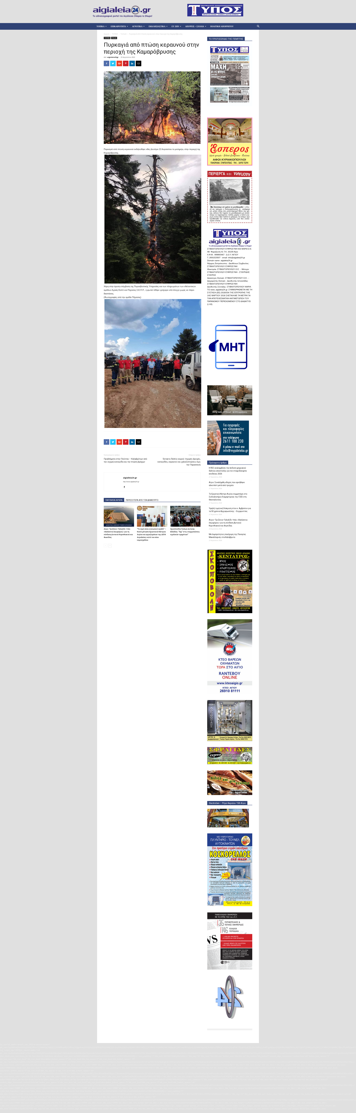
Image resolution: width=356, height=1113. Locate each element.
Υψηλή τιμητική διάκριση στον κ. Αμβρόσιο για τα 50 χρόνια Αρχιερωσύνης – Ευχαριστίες (230, 509)
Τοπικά (123, 34)
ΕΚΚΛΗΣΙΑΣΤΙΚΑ (157, 26)
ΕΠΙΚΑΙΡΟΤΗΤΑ (118, 26)
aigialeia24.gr (112, 57)
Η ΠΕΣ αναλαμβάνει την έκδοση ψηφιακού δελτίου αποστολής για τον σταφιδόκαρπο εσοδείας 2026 (228, 471)
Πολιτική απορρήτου (221, 26)
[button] (258, 26)
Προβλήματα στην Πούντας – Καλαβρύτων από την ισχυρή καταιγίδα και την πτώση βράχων (125, 460)
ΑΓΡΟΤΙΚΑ (137, 26)
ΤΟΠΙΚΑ (100, 26)
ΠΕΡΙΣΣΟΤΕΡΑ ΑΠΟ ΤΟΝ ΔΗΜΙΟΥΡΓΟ (142, 500)
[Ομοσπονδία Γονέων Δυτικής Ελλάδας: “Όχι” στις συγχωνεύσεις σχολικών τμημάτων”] (185, 516)
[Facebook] (125, 487)
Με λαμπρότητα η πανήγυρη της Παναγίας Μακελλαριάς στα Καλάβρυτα (227, 535)
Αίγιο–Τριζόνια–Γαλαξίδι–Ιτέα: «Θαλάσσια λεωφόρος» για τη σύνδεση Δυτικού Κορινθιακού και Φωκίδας (228, 523)
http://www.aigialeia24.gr (131, 481)
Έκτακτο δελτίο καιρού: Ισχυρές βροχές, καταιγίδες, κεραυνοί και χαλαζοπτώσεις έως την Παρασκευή (179, 462)
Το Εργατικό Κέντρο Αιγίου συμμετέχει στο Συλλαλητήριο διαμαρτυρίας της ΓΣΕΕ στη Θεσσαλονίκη (228, 497)
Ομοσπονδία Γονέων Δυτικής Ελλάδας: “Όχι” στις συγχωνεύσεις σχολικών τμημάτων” (185, 532)
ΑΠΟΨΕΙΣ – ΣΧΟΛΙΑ (194, 26)
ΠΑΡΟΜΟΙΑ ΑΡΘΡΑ (114, 500)
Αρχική (106, 34)
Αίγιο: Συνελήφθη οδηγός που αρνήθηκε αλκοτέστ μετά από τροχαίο (227, 483)
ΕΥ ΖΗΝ (175, 26)
